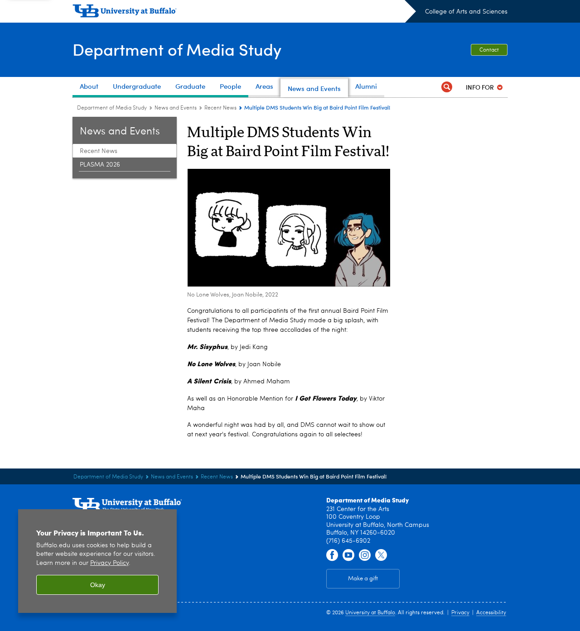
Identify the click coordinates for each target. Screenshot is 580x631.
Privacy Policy (109, 563)
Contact (489, 50)
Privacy (460, 613)
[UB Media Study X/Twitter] (381, 555)
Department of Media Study (176, 49)
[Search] (447, 87)
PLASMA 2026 (100, 165)
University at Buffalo (370, 613)
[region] (97, 561)
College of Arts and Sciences (466, 12)
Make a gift (363, 579)
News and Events (176, 108)
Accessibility (491, 613)
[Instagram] (365, 555)
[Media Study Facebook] (332, 555)
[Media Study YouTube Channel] (348, 555)
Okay (97, 584)
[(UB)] (244, 12)
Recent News (220, 108)
